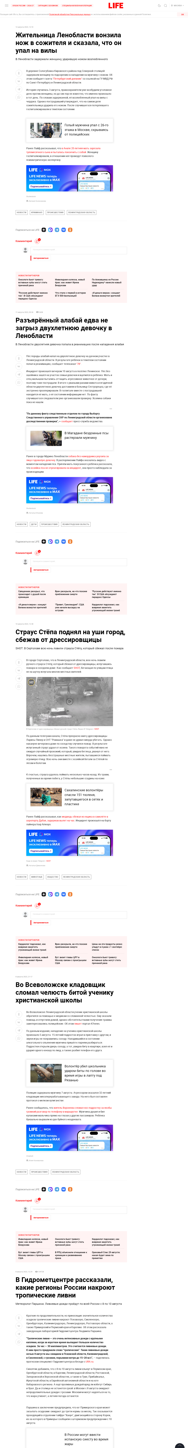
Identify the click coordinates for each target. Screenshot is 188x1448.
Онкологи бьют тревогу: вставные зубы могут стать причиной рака (32, 282)
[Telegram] (57, 230)
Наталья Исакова (36, 513)
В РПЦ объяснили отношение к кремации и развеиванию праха (71, 1255)
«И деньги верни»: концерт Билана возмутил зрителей (106, 294)
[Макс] (50, 230)
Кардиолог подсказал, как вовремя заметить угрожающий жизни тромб (106, 607)
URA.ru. (90, 1361)
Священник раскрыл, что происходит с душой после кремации (32, 594)
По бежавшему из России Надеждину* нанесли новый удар (106, 282)
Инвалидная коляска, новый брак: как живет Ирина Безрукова (70, 282)
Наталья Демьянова (37, 865)
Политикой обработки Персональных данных (70, 14)
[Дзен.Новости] (44, 230)
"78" (78, 363)
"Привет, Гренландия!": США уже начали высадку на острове (69, 607)
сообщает (67, 421)
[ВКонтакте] (63, 230)
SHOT (77, 667)
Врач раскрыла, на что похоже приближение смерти (71, 593)
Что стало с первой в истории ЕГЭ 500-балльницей (70, 294)
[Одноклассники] (70, 230)
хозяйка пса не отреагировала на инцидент (56, 467)
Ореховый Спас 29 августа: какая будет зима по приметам (106, 1255)
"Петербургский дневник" (68, 78)
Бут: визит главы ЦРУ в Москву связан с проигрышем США (70, 960)
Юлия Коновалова (36, 1160)
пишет (78, 1023)
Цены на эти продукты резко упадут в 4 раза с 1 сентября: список (107, 946)
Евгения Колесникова (37, 201)
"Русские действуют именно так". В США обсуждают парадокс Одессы (33, 295)
